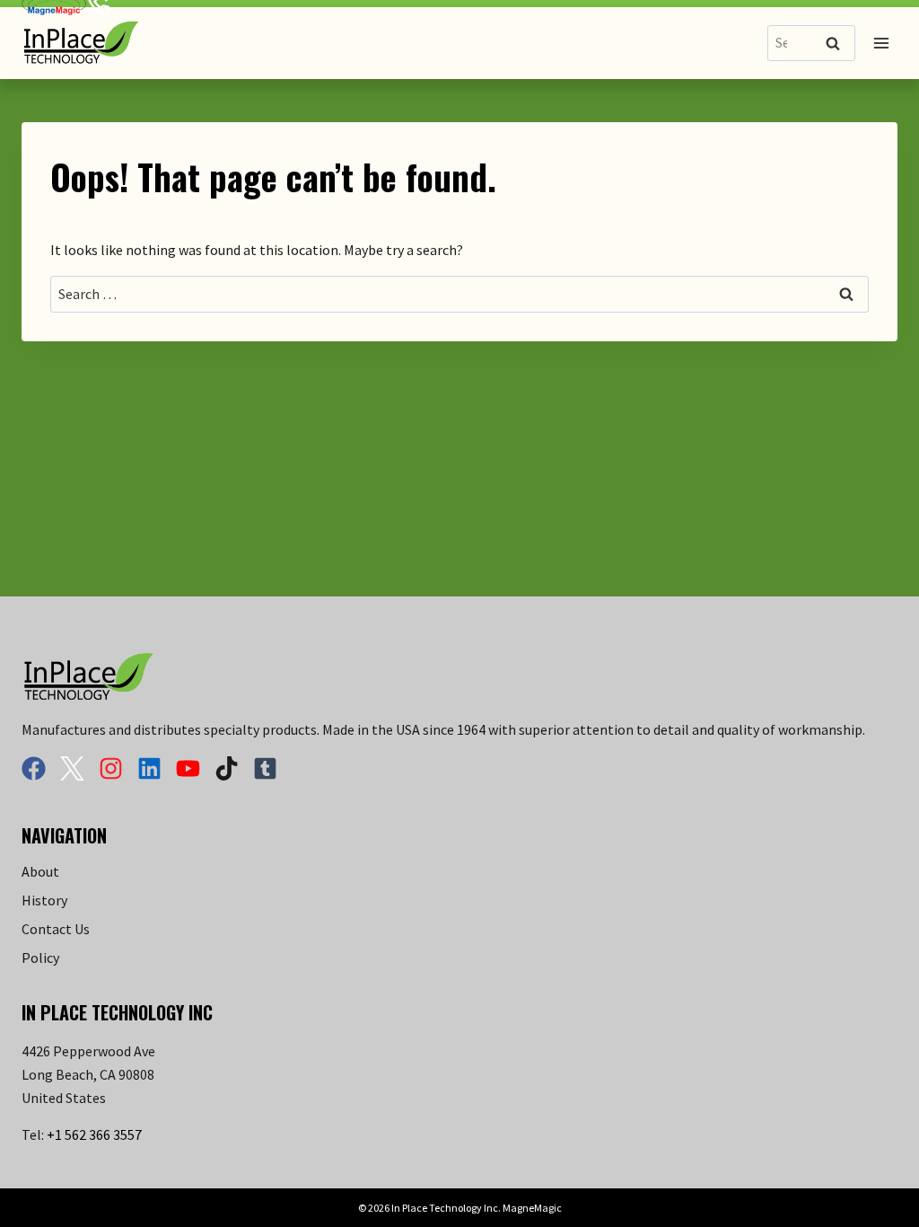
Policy (40, 958)
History (44, 900)
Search (838, 44)
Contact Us (56, 929)
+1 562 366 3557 (94, 1134)
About (40, 871)
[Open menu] (880, 43)
